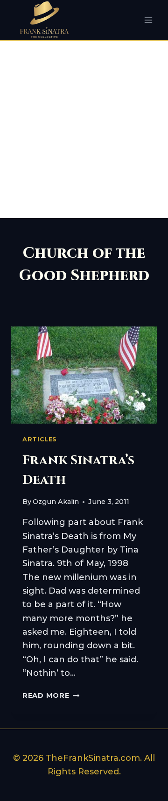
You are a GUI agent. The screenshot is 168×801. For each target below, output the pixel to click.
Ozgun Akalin (56, 501)
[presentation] (84, 375)
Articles (39, 439)
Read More (50, 695)
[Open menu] (148, 20)
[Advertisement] (84, 129)
